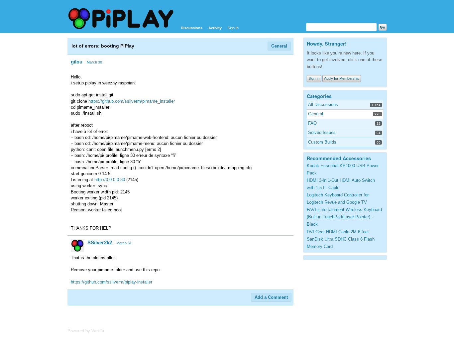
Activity (215, 28)
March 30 (94, 62)
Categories (319, 96)
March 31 (124, 243)
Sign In (233, 28)
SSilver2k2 (99, 242)
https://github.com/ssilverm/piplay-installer (111, 282)
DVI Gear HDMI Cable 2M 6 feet (338, 231)
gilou (76, 61)
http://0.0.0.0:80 (109, 179)
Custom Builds (322, 142)
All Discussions (323, 104)
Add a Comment (271, 297)
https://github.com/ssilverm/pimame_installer (131, 101)
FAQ (312, 123)
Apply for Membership (341, 78)
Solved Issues (322, 132)
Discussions (191, 28)
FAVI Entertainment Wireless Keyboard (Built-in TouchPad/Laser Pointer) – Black (344, 217)
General (279, 46)
